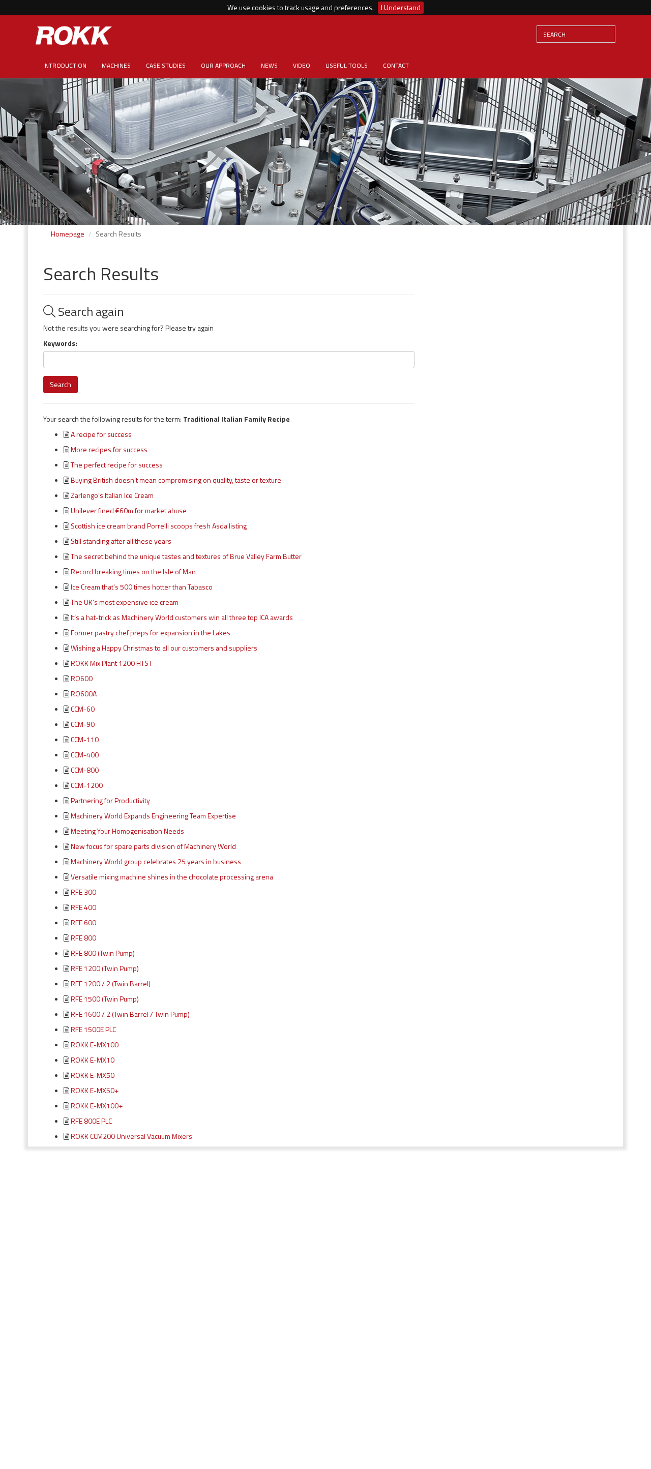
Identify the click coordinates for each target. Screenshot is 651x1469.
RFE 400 (83, 907)
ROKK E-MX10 (92, 1059)
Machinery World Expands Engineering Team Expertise (153, 815)
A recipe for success (101, 434)
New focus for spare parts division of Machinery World (153, 846)
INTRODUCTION (64, 65)
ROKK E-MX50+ (95, 1090)
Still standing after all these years (121, 541)
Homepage (67, 233)
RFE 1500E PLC (93, 1029)
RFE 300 (83, 892)
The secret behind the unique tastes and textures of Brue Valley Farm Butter (186, 556)
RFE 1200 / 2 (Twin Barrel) (111, 983)
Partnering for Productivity (110, 800)
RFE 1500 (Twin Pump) (105, 998)
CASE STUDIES (166, 65)
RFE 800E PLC (91, 1120)
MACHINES (116, 65)
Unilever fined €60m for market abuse (129, 510)
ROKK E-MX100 (95, 1044)
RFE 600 (83, 922)
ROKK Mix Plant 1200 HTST (111, 663)
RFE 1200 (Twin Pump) (105, 968)
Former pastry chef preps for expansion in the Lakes (150, 632)
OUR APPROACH (223, 65)
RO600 (82, 678)
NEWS (269, 65)
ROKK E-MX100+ (97, 1105)
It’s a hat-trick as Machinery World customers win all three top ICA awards (182, 617)
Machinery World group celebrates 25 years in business (156, 861)
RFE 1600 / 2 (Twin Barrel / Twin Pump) (130, 1014)
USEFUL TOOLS (347, 65)
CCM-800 (85, 770)
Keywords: (60, 343)
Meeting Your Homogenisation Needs (127, 831)
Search (60, 384)
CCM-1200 (87, 785)
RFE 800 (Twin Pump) (103, 953)
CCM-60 (83, 708)
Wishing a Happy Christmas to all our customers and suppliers (164, 647)
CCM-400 (85, 754)
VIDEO (301, 65)
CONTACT (396, 65)
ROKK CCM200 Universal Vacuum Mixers (131, 1136)
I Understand (401, 7)
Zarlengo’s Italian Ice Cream (112, 495)
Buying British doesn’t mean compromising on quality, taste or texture (176, 480)
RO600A (84, 693)
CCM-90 (83, 724)
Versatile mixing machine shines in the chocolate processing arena (172, 876)
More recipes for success (109, 449)
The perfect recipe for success (117, 464)
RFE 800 (83, 937)
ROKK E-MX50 (92, 1075)
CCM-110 (85, 739)
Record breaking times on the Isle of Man (133, 571)
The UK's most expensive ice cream (125, 602)
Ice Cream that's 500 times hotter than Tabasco (142, 586)
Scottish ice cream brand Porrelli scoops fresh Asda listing (159, 525)
